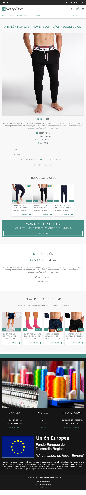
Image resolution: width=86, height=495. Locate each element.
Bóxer (57, 339)
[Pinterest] (51, 165)
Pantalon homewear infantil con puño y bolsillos (20, 207)
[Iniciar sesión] (69, 3)
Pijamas (29, 15)
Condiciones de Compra (72, 420)
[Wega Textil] (13, 9)
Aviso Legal (43, 488)
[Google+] (45, 165)
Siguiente (78, 15)
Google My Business (15, 424)
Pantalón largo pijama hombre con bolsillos (63, 207)
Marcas (44, 427)
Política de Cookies (43, 481)
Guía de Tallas (44, 136)
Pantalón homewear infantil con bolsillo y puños (42, 207)
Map (44, 424)
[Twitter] (39, 165)
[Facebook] (34, 165)
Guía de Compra (44, 260)
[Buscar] (72, 9)
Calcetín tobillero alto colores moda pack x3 (32, 335)
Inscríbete (43, 233)
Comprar (44, 143)
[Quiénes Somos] (43, 384)
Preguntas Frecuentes (72, 427)
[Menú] (83, 9)
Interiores (49, 339)
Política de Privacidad (43, 484)
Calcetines (17, 339)
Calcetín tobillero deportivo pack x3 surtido (9, 335)
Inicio (4, 15)
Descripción (44, 133)
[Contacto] (8, 3)
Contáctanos (15, 427)
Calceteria (7, 339)
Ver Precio (23, 214)
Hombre (19, 15)
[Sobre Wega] (4, 3)
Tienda (11, 15)
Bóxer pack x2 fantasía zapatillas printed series (74, 335)
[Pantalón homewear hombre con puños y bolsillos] (43, 74)
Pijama (37, 15)
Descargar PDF (44, 139)
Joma (47, 119)
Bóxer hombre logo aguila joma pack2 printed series (52, 335)
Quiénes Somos (15, 420)
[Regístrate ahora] (78, 3)
